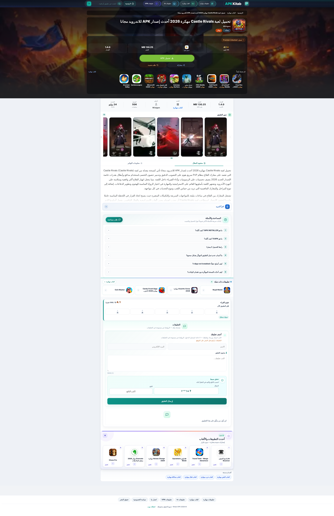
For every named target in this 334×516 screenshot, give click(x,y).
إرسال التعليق (167, 401)
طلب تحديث (152, 65)
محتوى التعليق (220, 353)
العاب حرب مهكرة (207, 477)
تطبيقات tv (181, 500)
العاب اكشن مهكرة (223, 477)
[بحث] (89, 3)
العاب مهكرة (231, 13)
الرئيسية (240, 13)
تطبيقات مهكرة (208, 500)
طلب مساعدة (113, 220)
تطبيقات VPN (167, 500)
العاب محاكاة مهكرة (173, 477)
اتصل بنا (154, 500)
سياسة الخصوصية (139, 500)
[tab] (199, 163)
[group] (165, 137)
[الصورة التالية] (101, 137)
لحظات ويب (151, 507)
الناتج (151, 386)
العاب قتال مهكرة (190, 477)
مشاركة (179, 65)
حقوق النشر (124, 500)
